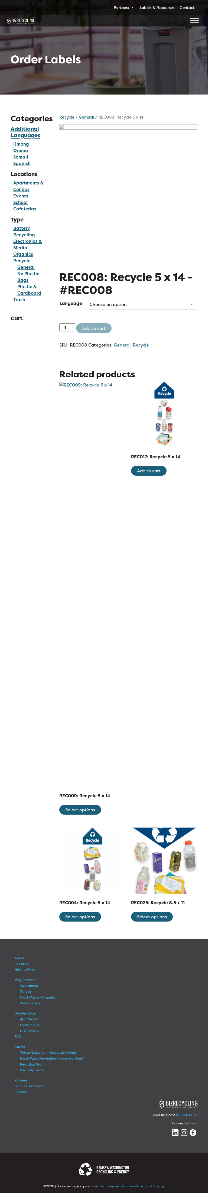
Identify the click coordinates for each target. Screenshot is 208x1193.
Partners (121, 7)
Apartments (29, 985)
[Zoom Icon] (128, 193)
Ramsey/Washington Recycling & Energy (133, 1186)
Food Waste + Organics (38, 997)
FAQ (18, 1036)
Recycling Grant (32, 1064)
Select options (80, 810)
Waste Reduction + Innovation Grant (48, 1052)
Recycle (22, 261)
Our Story (22, 964)
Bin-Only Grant (32, 1070)
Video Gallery (30, 1003)
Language (71, 303)
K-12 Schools (29, 1031)
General (86, 117)
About (19, 958)
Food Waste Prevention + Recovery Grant (51, 1058)
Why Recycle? (25, 979)
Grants (20, 1046)
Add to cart (94, 328)
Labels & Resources (157, 7)
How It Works (25, 969)
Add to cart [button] (149, 471)
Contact (187, 7)
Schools (25, 991)
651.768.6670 (186, 1115)
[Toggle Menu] (194, 20)
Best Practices (25, 1013)
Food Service (30, 1025)
